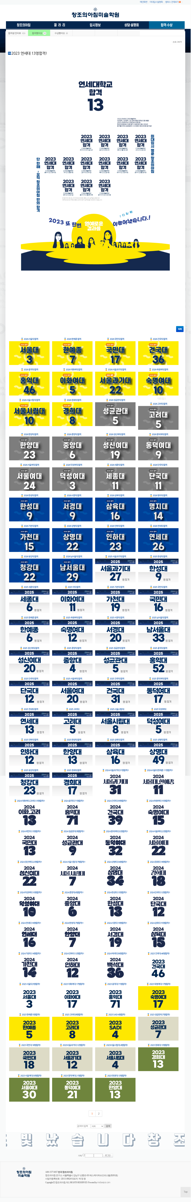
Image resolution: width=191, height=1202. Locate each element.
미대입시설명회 (156, 2)
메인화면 (143, 2)
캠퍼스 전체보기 (172, 2)
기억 (80, 1156)
